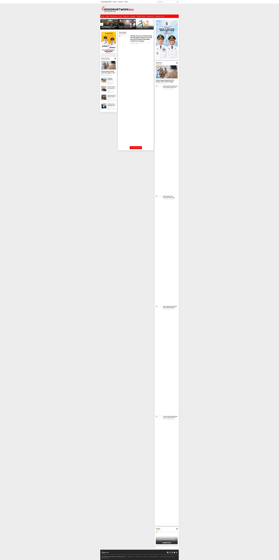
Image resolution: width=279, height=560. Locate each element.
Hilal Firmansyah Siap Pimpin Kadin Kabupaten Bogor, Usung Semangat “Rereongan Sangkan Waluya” (170, 307)
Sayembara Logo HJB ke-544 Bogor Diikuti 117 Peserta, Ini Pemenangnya (126, 26)
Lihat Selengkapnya (136, 147)
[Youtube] (174, 552)
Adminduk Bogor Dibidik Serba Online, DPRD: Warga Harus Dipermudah (170, 86)
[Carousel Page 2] (165, 542)
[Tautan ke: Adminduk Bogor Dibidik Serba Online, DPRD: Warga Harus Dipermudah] (159, 139)
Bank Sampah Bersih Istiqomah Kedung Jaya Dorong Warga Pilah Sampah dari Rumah (170, 197)
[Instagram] (172, 552)
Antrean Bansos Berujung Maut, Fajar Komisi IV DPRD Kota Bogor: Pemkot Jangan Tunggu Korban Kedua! (111, 87)
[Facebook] (168, 552)
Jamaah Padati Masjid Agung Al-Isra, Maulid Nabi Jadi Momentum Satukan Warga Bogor (170, 417)
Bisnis (137, 42)
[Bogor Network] (117, 9)
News (144, 42)
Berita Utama (133, 42)
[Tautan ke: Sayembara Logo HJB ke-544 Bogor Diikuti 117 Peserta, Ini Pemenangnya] (127, 24)
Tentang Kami (130, 556)
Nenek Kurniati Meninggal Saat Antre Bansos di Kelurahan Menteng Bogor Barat (111, 104)
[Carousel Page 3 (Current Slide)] (166, 542)
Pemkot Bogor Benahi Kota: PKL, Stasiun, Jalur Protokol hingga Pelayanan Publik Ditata (108, 72)
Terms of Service (105, 557)
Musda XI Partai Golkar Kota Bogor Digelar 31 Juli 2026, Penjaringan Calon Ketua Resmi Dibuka (166, 538)
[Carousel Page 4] (168, 542)
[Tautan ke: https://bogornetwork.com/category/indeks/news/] (177, 529)
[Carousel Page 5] (170, 542)
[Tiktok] (177, 552)
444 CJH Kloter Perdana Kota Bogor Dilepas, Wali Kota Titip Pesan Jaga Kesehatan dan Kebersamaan (144, 26)
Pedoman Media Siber (153, 556)
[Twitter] (170, 552)
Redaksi (144, 556)
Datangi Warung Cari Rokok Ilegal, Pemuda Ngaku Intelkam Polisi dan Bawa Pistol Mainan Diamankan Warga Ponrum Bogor (141, 38)
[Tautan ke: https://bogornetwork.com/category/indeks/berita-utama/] (115, 58)
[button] (177, 2)
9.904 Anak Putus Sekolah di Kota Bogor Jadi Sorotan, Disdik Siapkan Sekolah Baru (112, 96)
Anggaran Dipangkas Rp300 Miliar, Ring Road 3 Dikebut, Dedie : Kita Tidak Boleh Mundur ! (111, 79)
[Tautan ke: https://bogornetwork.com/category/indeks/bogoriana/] (177, 63)
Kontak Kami (138, 556)
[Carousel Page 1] (163, 542)
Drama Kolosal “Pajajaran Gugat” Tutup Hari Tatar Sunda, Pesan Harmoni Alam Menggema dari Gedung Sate (108, 26)
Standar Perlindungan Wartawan (167, 556)
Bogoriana (140, 42)
